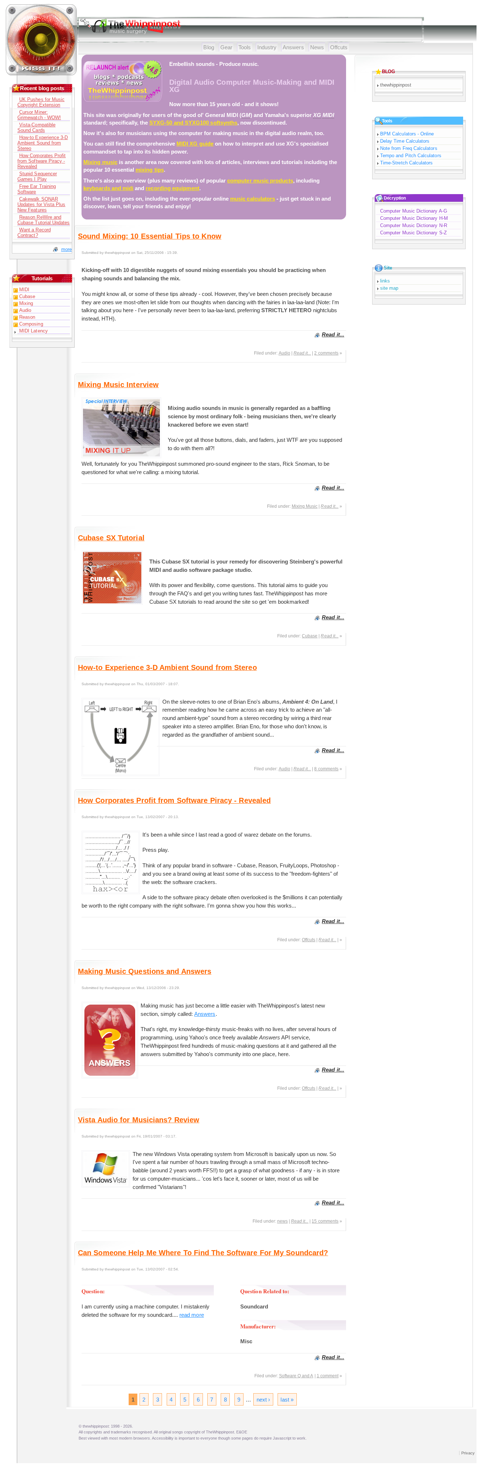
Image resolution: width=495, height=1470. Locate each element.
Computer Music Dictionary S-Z (413, 232)
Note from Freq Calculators (408, 148)
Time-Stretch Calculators (406, 163)
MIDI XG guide (194, 144)
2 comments (326, 353)
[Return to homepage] (41, 74)
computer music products (260, 180)
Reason (27, 317)
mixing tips (150, 170)
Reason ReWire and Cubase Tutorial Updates (43, 219)
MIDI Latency (33, 331)
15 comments (325, 1221)
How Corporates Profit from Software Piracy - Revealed (174, 800)
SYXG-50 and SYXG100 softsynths (193, 123)
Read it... (333, 334)
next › (263, 1399)
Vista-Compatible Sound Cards (36, 127)
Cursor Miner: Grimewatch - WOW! (39, 114)
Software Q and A (296, 1376)
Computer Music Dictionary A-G (413, 211)
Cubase (309, 636)
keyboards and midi (108, 188)
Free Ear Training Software (36, 189)
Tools (244, 47)
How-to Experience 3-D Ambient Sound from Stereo (167, 667)
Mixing (26, 303)
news (282, 1221)
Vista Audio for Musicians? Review (138, 1120)
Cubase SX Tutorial (111, 538)
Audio (284, 353)
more (66, 249)
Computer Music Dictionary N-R (413, 225)
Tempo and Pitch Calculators (410, 155)
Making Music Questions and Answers (144, 971)
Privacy (468, 1453)
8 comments (326, 769)
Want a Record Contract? (34, 232)
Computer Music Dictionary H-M (414, 218)
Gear (226, 47)
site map (389, 288)
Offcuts (339, 47)
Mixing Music (305, 506)
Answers (293, 47)
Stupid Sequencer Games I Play (37, 176)
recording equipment (172, 188)
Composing (31, 324)
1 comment (328, 1376)
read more (191, 1315)
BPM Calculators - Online (407, 134)
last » (286, 1399)
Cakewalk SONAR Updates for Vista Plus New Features (41, 204)
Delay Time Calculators (404, 141)
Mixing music (100, 162)
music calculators (252, 199)
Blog (208, 47)
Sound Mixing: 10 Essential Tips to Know (149, 236)
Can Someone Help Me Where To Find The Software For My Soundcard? (203, 1253)
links (385, 281)
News (317, 47)
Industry (267, 47)
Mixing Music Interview (118, 385)
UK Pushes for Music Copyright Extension (41, 102)
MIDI (24, 289)
